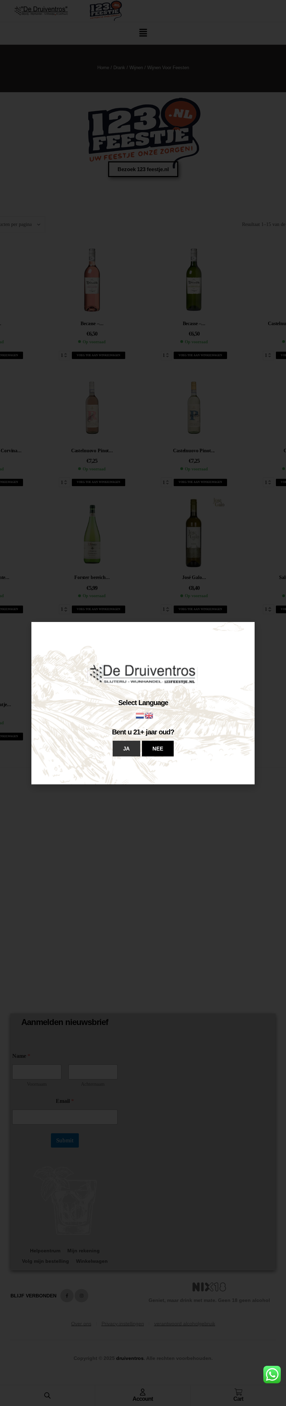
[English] (149, 715)
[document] (143, 703)
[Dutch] (140, 715)
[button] (126, 748)
